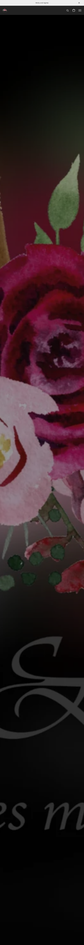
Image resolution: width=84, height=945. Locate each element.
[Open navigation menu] (80, 10)
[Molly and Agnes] (4, 10)
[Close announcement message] (79, 2)
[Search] (68, 10)
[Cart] (74, 10)
